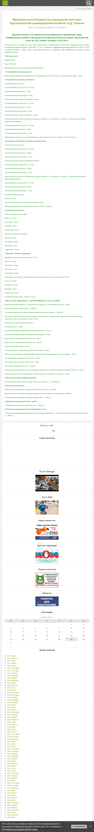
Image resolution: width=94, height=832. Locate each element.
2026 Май (11, 817)
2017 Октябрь (13, 670)
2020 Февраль (13, 719)
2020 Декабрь (13, 739)
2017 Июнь (11, 663)
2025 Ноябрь (12, 805)
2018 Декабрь (13, 700)
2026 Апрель (12, 815)
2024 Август (12, 793)
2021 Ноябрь (12, 754)
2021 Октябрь (13, 751)
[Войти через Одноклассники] (58, 431)
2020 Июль (11, 729)
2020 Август (12, 732)
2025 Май (11, 800)
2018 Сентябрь (13, 692)
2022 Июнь (11, 768)
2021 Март (11, 741)
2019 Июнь (11, 710)
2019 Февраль (13, 702)
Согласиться (79, 826)
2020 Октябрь (13, 736)
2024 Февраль (13, 788)
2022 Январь (12, 758)
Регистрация (81, 8)
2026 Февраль (13, 810)
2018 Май (11, 688)
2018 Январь (12, 678)
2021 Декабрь (13, 756)
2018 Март (11, 683)
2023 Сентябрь (13, 783)
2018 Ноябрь (12, 697)
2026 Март (11, 812)
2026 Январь (12, 807)
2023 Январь (12, 776)
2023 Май (11, 780)
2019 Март (11, 705)
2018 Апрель (12, 685)
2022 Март (11, 761)
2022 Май (11, 766)
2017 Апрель (12, 658)
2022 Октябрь (13, 773)
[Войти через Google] (53, 431)
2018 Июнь (11, 690)
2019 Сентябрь (13, 712)
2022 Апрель (12, 763)
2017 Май (11, 661)
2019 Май (11, 707)
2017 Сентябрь (13, 668)
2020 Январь (12, 717)
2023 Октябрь (13, 785)
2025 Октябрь (13, 802)
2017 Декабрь (13, 675)
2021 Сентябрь (13, 749)
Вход (90, 8)
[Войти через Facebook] (45, 431)
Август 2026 (47, 617)
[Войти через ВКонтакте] (41, 431)
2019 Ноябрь (12, 714)
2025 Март (11, 795)
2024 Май (11, 790)
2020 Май (11, 727)
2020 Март (11, 722)
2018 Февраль (13, 680)
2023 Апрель (12, 778)
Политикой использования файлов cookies (20, 829)
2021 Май (11, 744)
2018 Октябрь (13, 695)
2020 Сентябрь (13, 734)
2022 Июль (11, 771)
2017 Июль (11, 666)
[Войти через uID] (37, 431)
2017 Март (11, 656)
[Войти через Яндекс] (49, 431)
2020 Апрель (12, 724)
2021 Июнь (11, 746)
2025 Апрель (12, 798)
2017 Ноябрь (12, 673)
